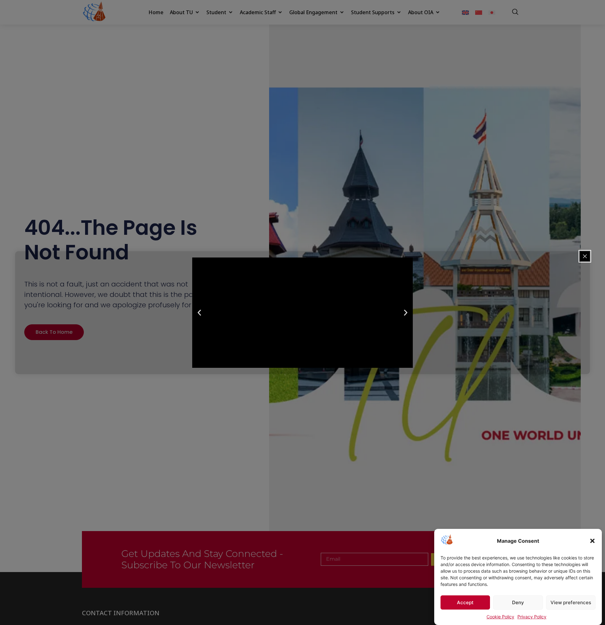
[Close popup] (585, 256)
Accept (465, 602)
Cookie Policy (500, 616)
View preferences (570, 602)
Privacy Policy (531, 616)
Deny (518, 602)
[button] (592, 541)
